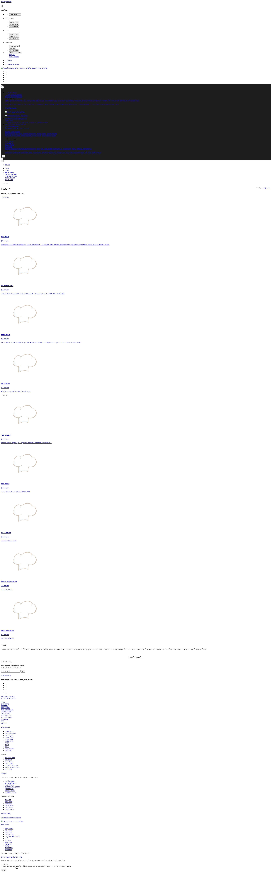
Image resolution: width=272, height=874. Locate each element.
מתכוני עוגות (115, 100)
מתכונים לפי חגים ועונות (23, 104)
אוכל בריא (50, 104)
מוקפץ (84, 100)
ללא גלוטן (8, 750)
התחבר (8, 60)
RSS (2, 721)
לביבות (7, 846)
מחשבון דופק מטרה (24, 134)
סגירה (3, 870)
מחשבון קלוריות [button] (20, 124)
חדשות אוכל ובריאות (12, 149)
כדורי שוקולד (9, 834)
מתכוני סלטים (134, 100)
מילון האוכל (9, 120)
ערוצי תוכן (8, 147)
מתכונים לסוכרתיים (25, 100)
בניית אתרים (18, 857)
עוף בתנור (8, 844)
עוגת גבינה (8, 832)
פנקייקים (8, 840)
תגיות (264, 188)
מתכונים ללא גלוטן (38, 100)
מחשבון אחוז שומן (19, 135)
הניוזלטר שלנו (6, 661)
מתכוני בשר (61, 100)
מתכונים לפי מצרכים (69, 104)
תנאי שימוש (9, 710)
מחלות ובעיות (67, 149)
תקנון (2, 710)
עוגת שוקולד (9, 829)
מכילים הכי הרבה (10, 122)
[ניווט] (2, 85)
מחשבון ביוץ (9, 143)
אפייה (88, 100)
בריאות (74, 149)
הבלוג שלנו (4, 719)
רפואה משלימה (57, 149)
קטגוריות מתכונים (5, 727)
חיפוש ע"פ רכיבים (22, 122)
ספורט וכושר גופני (46, 149)
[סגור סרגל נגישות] (2, 6)
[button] (11, 97)
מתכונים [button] (19, 97)
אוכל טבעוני (9, 741)
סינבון (7, 168)
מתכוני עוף (69, 100)
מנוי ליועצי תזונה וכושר (8, 698)
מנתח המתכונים (114, 104)
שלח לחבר (5, 197)
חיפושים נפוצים (5, 824)
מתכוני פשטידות (124, 100)
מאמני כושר (9, 807)
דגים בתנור (8, 850)
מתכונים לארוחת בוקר (12, 836)
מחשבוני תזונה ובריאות (12, 132)
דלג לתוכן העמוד (6, 2)
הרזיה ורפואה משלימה (19, 152)
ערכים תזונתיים (34, 122)
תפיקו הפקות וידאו (7, 857)
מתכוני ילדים (53, 100)
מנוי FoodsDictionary (12, 64)
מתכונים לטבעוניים (96, 100)
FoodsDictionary (6, 675)
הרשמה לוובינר (10, 178)
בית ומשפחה (81, 149)
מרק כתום (8, 842)
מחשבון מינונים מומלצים (33, 135)
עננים (7, 170)
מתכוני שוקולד (9, 749)
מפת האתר (4, 706)
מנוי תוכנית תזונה (6, 715)
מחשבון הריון (9, 141)
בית (269, 188)
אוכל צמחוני (106, 100)
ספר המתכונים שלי (102, 104)
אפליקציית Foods (10, 108)
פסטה (75, 100)
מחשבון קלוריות (52, 134)
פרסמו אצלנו (5, 704)
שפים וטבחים (9, 805)
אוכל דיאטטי (59, 104)
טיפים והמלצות (24, 149)
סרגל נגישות (9, 180)
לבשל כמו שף (64, 152)
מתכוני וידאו (92, 104)
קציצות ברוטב (9, 172)
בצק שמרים (9, 848)
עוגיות (79, 100)
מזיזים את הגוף (32, 152)
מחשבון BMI (9, 135)
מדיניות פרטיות (6, 711)
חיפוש (7, 165)
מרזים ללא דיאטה (42, 152)
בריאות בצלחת (96, 152)
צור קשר (12, 55)
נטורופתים (8, 804)
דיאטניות (8, 800)
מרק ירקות (8, 831)
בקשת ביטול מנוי (6, 717)
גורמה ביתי (8, 152)
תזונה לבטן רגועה (54, 152)
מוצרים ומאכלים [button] (21, 118)
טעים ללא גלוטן (86, 152)
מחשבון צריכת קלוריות (49, 135)
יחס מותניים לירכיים (11, 134)
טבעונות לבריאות (75, 152)
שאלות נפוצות (5, 708)
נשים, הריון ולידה (34, 149)
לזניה (6, 838)
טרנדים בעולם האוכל (12, 100)
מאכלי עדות (43, 104)
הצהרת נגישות (14, 57)
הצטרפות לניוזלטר (11, 174)
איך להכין (88, 149)
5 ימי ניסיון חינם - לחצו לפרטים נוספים (17, 128)
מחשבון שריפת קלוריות (38, 134)
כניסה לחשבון (11, 92)
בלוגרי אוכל (8, 802)
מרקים (47, 100)
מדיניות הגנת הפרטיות (8, 868)
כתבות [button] (11, 145)
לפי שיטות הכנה (10, 104)
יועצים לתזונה (9, 809)
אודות (3, 702)
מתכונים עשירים (82, 104)
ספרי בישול (35, 104)
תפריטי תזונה (43, 122)
